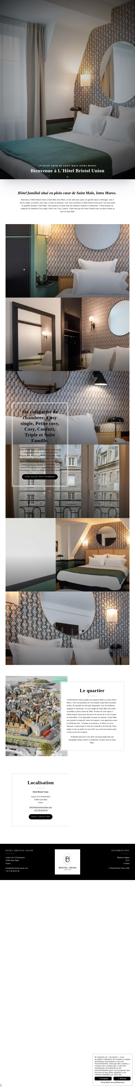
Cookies (126, 863)
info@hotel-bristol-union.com (40, 807)
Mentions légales (123, 858)
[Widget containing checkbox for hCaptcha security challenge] (81, 561)
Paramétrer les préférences (112, 1082)
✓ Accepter (103, 1078)
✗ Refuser (122, 1078)
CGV (127, 860)
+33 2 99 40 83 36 (41, 810)
